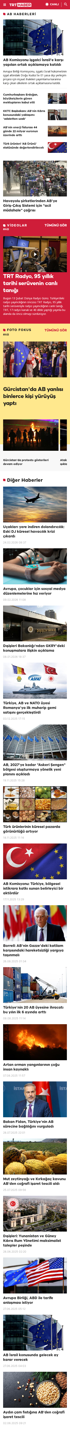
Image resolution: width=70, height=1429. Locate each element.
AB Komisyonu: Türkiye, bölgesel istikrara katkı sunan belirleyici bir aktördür (33, 888)
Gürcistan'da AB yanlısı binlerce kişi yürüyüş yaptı (33, 396)
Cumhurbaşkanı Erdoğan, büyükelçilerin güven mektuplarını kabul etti (20, 98)
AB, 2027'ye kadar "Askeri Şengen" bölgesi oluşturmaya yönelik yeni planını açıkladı (34, 769)
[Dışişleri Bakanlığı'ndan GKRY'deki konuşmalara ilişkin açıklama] (35, 624)
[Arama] (65, 4)
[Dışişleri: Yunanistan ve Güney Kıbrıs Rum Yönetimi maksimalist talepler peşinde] (35, 1214)
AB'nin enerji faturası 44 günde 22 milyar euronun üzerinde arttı (20, 131)
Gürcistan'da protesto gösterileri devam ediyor (26, 462)
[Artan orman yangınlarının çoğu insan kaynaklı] (35, 1042)
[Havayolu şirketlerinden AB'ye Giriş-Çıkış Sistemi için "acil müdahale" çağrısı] (35, 179)
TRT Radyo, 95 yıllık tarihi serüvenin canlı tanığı (30, 283)
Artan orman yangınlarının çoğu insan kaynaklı (31, 1067)
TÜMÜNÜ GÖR (56, 225)
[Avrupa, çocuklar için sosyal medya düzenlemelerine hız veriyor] (35, 566)
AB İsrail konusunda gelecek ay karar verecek (30, 1357)
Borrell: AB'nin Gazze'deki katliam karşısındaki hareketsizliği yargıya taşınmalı (33, 950)
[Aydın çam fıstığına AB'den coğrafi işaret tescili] (35, 1390)
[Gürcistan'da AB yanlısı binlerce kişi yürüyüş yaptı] (35, 360)
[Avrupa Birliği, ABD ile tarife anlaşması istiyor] (35, 1275)
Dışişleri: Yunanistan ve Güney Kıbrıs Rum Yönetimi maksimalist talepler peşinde (32, 1241)
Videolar (17, 225)
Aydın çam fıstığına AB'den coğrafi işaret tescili (34, 1415)
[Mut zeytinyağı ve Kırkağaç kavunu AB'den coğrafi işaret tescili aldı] (35, 1156)
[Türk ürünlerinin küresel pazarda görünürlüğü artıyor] (35, 804)
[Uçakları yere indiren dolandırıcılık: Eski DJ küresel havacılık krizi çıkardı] (35, 505)
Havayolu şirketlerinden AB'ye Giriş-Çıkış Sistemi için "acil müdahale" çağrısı (30, 205)
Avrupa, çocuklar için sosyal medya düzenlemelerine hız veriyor (34, 591)
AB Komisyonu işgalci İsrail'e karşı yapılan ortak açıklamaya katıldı (33, 62)
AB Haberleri (21, 14)
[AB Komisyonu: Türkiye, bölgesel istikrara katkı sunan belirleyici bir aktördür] (35, 861)
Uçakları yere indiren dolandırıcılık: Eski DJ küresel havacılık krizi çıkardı (33, 531)
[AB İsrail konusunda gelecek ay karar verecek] (35, 1333)
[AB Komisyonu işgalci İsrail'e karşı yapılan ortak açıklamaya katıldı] (35, 37)
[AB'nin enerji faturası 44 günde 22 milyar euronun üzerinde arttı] (57, 131)
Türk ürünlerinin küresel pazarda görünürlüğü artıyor (31, 829)
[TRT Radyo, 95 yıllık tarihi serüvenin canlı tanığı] (35, 254)
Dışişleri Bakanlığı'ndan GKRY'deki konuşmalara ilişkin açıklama (34, 648)
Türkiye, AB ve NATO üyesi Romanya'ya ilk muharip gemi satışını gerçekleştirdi (29, 708)
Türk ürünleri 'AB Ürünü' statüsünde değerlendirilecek (23, 146)
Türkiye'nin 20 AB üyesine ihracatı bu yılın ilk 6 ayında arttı (33, 1010)
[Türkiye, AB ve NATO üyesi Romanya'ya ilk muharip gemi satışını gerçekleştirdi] (35, 681)
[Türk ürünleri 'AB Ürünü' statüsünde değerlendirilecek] (57, 147)
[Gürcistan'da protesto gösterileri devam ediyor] (31, 435)
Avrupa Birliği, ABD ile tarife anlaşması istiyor (28, 1300)
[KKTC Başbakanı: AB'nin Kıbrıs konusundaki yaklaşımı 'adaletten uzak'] (57, 114)
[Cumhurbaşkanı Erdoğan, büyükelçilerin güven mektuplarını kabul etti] (57, 98)
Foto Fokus (19, 330)
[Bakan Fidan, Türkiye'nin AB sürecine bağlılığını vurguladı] (35, 1099)
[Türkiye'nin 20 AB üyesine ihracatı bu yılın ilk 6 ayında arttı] (35, 985)
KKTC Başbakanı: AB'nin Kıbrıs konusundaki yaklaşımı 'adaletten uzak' (24, 115)
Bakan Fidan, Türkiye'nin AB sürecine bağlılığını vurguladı (28, 1124)
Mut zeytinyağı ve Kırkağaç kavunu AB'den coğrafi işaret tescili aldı (34, 1181)
